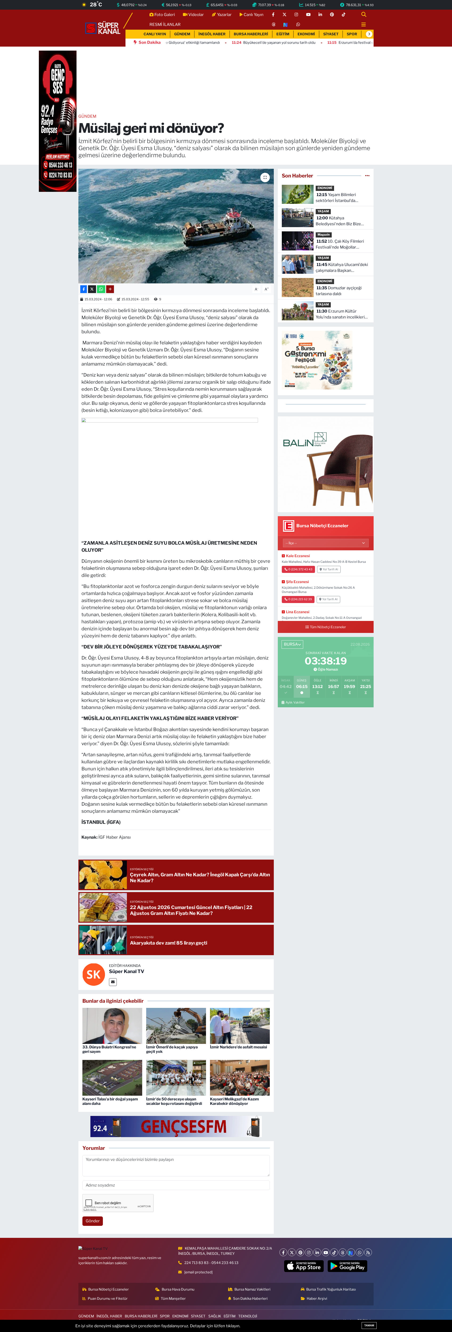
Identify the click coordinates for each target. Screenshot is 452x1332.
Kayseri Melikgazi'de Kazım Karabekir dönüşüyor (234, 1101)
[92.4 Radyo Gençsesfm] (58, 121)
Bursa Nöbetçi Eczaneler (108, 1289)
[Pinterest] (300, 1252)
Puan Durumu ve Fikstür (108, 1298)
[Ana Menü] (361, 25)
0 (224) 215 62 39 (300, 599)
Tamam (369, 1325)
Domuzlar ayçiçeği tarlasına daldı (339, 291)
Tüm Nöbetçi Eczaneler (328, 627)
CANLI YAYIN (155, 34)
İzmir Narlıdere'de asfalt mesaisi (238, 1047)
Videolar (196, 14)
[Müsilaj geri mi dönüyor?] (176, 226)
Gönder (93, 1221)
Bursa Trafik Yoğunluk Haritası (331, 1289)
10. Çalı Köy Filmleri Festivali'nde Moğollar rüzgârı (340, 244)
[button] (369, 34)
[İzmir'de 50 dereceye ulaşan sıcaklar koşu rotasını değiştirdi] (176, 1077)
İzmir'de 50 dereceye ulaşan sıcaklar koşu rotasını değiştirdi (174, 1101)
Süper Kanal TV (126, 971)
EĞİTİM (282, 34)
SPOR (352, 34)
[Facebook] (283, 1252)
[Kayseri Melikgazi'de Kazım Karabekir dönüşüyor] (240, 1077)
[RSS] (368, 1252)
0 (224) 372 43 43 (300, 569)
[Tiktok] (334, 1252)
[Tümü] (367, 175)
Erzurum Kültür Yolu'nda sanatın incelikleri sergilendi (340, 314)
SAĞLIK (214, 1316)
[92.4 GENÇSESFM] (176, 1126)
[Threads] (343, 1252)
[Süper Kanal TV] (103, 27)
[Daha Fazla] (110, 289)
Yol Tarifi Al (330, 569)
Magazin (324, 234)
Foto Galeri (164, 14)
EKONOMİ (306, 34)
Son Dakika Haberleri (250, 1298)
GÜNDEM (182, 34)
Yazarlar (224, 14)
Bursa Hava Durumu (178, 1289)
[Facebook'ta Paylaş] (83, 289)
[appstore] (304, 1266)
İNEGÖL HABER (212, 34)
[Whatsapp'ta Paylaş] (101, 289)
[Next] (351, 1252)
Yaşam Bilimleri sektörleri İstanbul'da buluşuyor (336, 198)
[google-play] (347, 1266)
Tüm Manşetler (173, 1298)
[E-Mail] (113, 982)
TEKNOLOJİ (247, 1316)
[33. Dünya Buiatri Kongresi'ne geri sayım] (112, 1025)
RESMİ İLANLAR (165, 24)
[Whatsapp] (359, 1252)
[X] (292, 1252)
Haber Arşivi (317, 1298)
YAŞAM (323, 211)
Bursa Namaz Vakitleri (252, 1289)
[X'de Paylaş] (92, 289)
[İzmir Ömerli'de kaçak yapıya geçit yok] (176, 1025)
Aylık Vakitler (295, 702)
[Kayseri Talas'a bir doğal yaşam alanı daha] (112, 1077)
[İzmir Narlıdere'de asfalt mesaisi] (240, 1025)
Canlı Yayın (253, 14)
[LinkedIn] (317, 1252)
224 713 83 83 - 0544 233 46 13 (211, 1263)
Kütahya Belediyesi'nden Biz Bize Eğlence (338, 221)
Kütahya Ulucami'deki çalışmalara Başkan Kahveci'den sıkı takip (342, 268)
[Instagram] (309, 1252)
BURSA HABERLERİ (251, 34)
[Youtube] (326, 1252)
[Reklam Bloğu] (326, 464)
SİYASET (331, 34)
